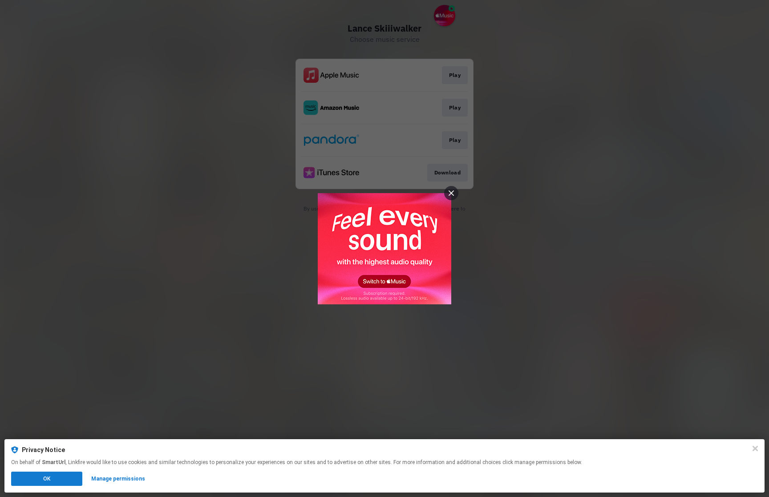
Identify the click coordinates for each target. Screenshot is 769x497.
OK (46, 479)
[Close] (755, 448)
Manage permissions (118, 479)
